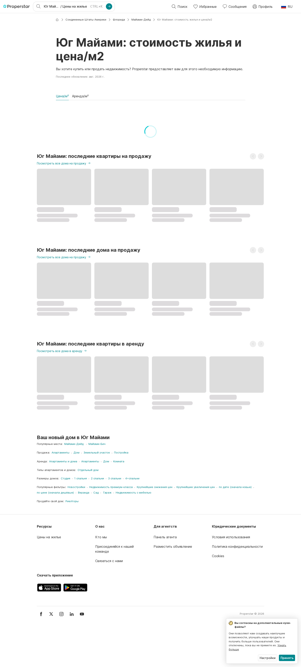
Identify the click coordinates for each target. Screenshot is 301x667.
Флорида (119, 19)
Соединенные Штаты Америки (86, 19)
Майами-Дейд (141, 19)
